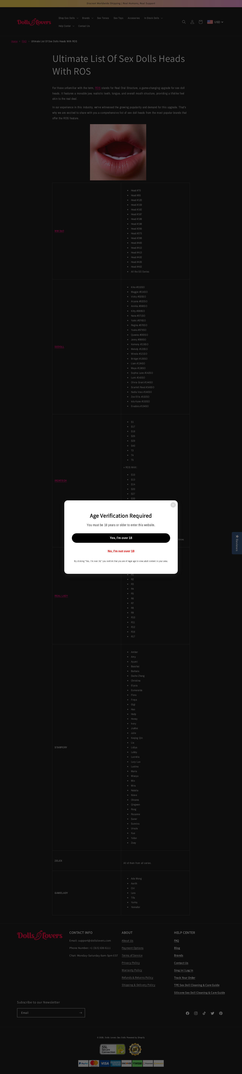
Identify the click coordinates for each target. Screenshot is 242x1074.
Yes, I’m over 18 (121, 538)
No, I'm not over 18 (121, 551)
